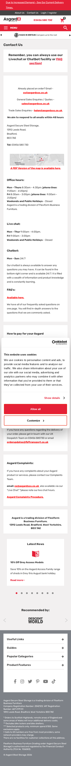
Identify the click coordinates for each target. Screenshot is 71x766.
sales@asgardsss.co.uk (35, 103)
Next (66, 620)
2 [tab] (22, 593)
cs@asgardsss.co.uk (35, 92)
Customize (33, 420)
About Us (19, 12)
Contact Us (32, 12)
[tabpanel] (35, 562)
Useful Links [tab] (15, 639)
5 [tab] (37, 593)
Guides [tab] (12, 647)
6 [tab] (42, 593)
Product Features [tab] (19, 665)
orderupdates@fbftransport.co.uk (27, 442)
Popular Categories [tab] (20, 656)
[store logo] (12, 19)
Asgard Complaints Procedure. (25, 497)
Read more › (17, 580)
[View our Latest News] (35, 554)
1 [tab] (16, 593)
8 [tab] (53, 593)
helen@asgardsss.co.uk (48, 110)
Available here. (15, 297)
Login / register (49, 12)
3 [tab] (27, 593)
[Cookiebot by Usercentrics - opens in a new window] (52, 342)
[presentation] (1, 34)
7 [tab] (47, 593)
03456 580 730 (43, 20)
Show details (52, 397)
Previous (4, 620)
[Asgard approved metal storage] (35, 620)
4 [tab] (32, 593)
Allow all (35, 408)
